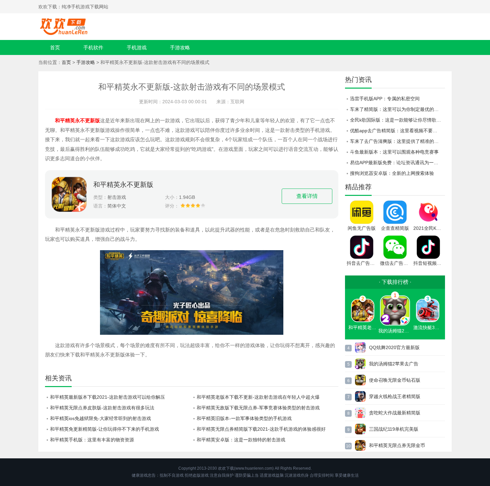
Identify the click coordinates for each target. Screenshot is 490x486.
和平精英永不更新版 (123, 184)
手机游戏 (137, 47)
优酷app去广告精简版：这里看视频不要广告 (396, 130)
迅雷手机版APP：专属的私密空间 (385, 98)
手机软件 (93, 47)
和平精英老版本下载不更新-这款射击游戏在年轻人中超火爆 (258, 397)
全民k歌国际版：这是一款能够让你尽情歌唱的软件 (397, 120)
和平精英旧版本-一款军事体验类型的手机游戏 (244, 418)
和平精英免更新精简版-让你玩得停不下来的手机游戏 (104, 429)
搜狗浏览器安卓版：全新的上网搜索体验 (392, 173)
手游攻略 (180, 47)
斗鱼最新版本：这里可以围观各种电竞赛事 (394, 152)
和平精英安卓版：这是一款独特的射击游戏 (241, 439)
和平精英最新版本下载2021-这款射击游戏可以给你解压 (107, 397)
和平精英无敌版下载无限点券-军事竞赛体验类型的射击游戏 (258, 407)
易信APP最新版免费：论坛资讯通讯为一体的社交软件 (397, 162)
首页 (55, 47)
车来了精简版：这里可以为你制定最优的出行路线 (397, 109)
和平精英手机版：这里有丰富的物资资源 (92, 439)
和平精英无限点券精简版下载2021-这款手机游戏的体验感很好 (261, 429)
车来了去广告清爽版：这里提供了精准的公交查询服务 (397, 141)
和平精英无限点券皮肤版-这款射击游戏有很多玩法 (102, 407)
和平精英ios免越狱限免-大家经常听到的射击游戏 (100, 418)
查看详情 (307, 196)
